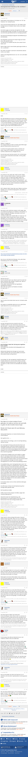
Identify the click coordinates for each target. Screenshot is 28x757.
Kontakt (7, 751)
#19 (26, 672)
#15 (26, 567)
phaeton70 (4, 8)
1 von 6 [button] (9, 10)
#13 (26, 515)
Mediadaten (12, 751)
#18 (26, 635)
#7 (26, 251)
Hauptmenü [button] (2, 2)
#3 (26, 141)
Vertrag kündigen (4, 753)
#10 (26, 321)
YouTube (4, 743)
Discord (9, 738)
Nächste (14, 10)
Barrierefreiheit (11, 753)
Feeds (3, 738)
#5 (26, 208)
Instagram (13, 741)
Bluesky (16, 738)
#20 (26, 689)
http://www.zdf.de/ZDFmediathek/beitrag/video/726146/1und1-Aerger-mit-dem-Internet (14, 254)
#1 (26, 18)
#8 (26, 276)
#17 (26, 612)
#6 (26, 229)
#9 (26, 298)
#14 (26, 545)
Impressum (3, 751)
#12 (26, 419)
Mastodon (21, 741)
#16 (26, 587)
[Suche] (27, 1)
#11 (26, 342)
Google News (5, 741)
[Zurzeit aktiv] (3, 226)
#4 (26, 172)
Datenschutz (17, 753)
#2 (26, 113)
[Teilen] (25, 18)
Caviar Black (3, 131)
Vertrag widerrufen (18, 751)
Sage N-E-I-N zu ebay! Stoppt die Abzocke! (9, 664)
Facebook (23, 738)
